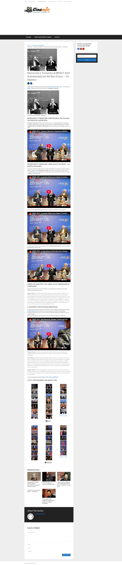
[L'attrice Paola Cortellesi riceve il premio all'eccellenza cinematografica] (49, 406)
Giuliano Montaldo (32, 311)
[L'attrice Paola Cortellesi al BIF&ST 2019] (63, 411)
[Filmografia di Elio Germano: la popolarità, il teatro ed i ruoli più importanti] (49, 493)
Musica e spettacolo (67, 1)
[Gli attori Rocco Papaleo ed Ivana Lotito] (63, 437)
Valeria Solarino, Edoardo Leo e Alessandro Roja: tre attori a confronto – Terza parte (63, 484)
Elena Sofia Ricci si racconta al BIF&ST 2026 (48, 483)
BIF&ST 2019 (30, 88)
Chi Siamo (28, 37)
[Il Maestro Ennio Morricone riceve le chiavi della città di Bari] (34, 386)
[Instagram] (81, 49)
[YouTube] (83, 49)
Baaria (33, 172)
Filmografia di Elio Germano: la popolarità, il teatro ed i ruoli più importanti (48, 501)
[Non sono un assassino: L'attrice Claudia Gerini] (63, 442)
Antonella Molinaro (40, 513)
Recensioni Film (32, 1)
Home (25, 1)
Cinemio (26, 563)
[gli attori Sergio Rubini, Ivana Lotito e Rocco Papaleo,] (34, 442)
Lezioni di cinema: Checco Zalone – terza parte (34, 491)
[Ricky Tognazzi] (49, 437)
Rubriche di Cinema (42, 1)
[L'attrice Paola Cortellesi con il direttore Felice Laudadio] (34, 411)
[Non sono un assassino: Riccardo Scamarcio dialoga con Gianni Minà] (49, 457)
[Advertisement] (61, 25)
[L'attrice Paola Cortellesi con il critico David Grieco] (49, 411)
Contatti (57, 37)
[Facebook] (78, 49)
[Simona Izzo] (34, 437)
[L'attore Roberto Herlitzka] (49, 416)
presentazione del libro (53, 86)
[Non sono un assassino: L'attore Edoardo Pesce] (34, 447)
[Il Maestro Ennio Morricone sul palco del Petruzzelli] (63, 386)
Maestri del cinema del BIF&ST (50, 377)
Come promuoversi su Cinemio (42, 37)
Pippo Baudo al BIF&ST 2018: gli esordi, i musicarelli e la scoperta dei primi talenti (33, 484)
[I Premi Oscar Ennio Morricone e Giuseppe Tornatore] (49, 386)
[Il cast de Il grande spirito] (49, 442)
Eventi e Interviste (51, 1)
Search (86, 59)
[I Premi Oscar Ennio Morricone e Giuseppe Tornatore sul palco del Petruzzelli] (34, 391)
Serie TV (60, 1)
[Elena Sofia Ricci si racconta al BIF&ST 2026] (49, 476)
